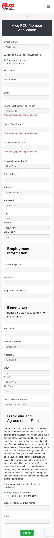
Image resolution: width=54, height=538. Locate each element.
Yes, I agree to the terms (19, 492)
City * (7, 213)
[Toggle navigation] (48, 6)
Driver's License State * (15, 161)
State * (7, 222)
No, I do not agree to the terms (22, 495)
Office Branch (11, 42)
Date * (7, 516)
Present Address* (12, 341)
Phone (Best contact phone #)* (19, 106)
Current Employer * (13, 264)
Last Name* (10, 79)
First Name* (10, 70)
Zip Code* (9, 386)
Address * (9, 187)
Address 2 (9, 200)
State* (7, 377)
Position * (9, 277)
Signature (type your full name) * (20, 503)
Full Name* (9, 328)
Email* (7, 92)
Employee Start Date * (15, 290)
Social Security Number (15, 399)
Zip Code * (9, 231)
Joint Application (15, 63)
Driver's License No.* (14, 142)
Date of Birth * (11, 174)
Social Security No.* (14, 124)
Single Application (16, 60)
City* (6, 368)
